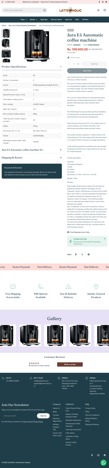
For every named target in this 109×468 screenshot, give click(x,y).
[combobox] (24, 10)
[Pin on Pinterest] (88, 254)
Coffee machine (93, 45)
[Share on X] (82, 254)
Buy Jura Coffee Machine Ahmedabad (22, 25)
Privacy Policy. (38, 422)
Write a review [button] (70, 364)
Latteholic (77, 45)
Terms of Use (27, 422)
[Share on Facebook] (75, 254)
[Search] (44, 10)
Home (4, 25)
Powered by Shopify (23, 462)
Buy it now (87, 71)
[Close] (105, 239)
